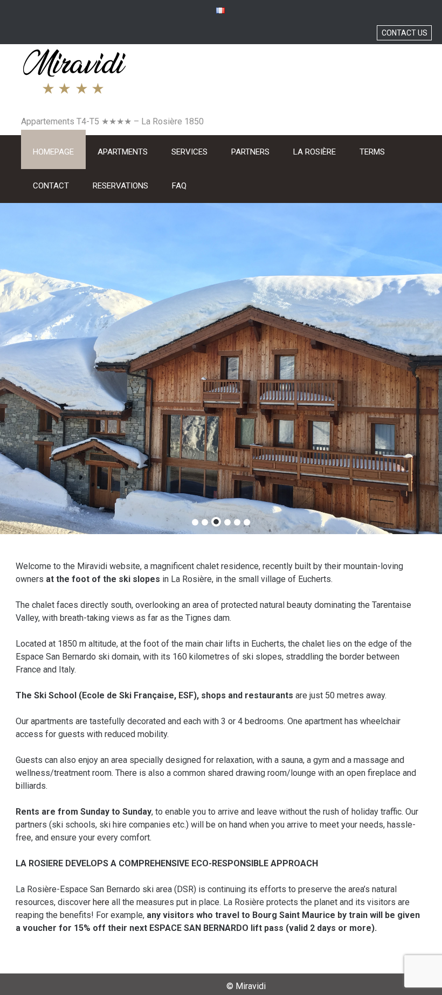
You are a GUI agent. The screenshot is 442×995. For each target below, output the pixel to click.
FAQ (179, 186)
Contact (51, 186)
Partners (250, 152)
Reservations (120, 186)
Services (189, 152)
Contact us (404, 33)
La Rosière (314, 152)
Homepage (53, 152)
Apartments (123, 152)
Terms (372, 152)
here (101, 902)
